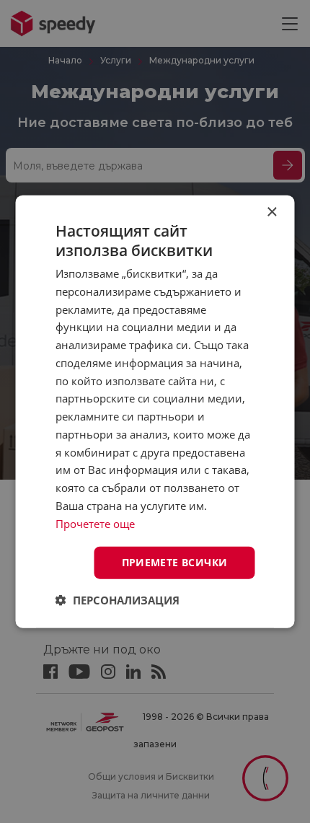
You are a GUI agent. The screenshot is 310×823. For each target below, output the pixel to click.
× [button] (271, 211)
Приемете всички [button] (175, 562)
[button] (118, 600)
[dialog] (155, 411)
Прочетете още (95, 523)
